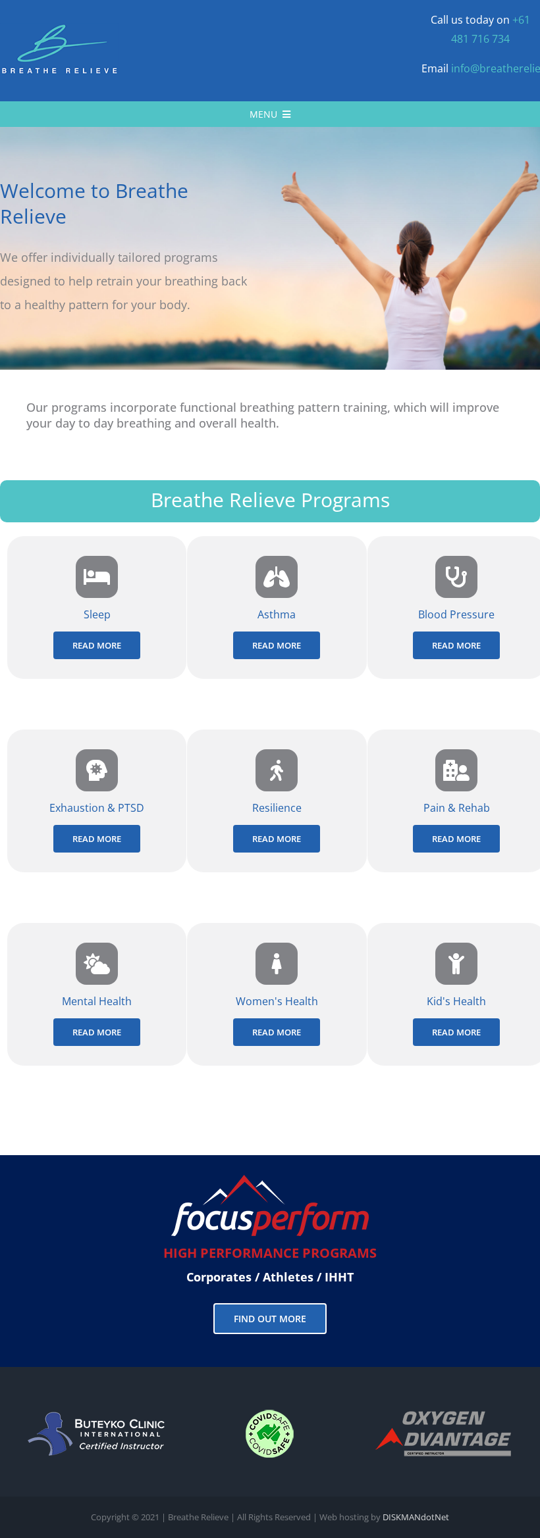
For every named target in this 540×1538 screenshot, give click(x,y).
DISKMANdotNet (416, 1517)
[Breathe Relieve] (59, 28)
